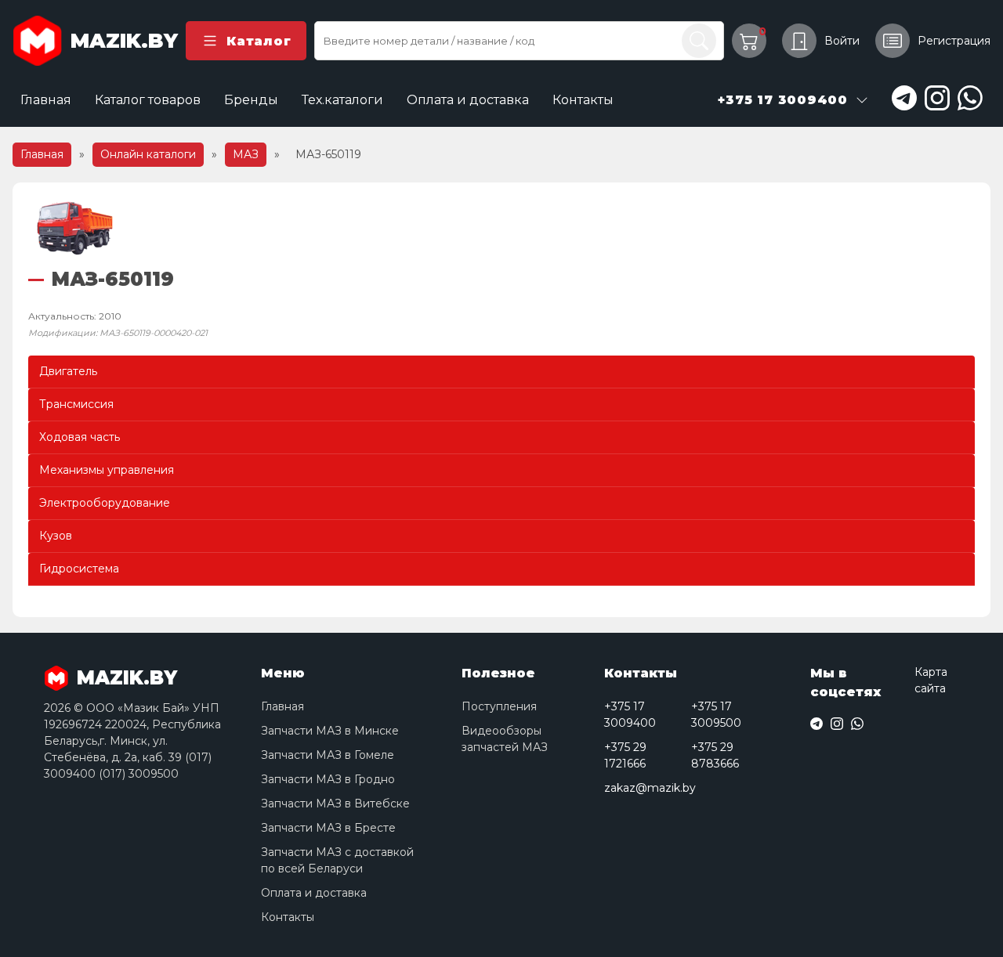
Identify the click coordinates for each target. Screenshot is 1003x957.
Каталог (258, 41)
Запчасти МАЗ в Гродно (328, 779)
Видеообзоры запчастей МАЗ (505, 739)
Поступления (499, 706)
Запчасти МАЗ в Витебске (335, 803)
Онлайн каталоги (148, 154)
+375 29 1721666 (625, 755)
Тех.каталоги (342, 99)
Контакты (583, 99)
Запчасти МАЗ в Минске (330, 731)
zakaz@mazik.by (650, 788)
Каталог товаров (148, 99)
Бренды (251, 99)
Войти (842, 41)
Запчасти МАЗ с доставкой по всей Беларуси (337, 860)
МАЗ (246, 154)
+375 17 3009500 (716, 714)
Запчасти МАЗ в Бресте (328, 828)
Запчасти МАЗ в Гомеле (327, 755)
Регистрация (954, 41)
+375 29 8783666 (715, 755)
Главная (45, 99)
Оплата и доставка (468, 99)
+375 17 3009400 (630, 714)
